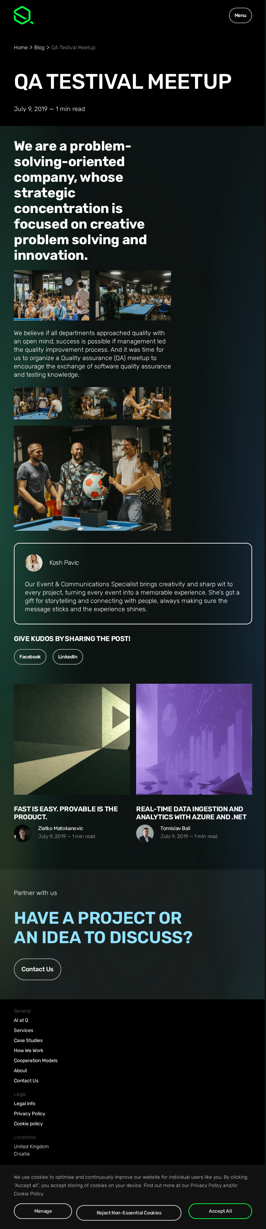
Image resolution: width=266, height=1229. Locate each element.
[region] (133, 1197)
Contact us (37, 969)
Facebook (30, 657)
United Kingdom (31, 1147)
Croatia (22, 1154)
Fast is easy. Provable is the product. (66, 813)
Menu (240, 15)
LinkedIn (68, 657)
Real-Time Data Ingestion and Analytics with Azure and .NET (191, 813)
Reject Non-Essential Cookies (129, 1213)
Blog (39, 47)
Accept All (220, 1211)
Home (21, 47)
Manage (43, 1211)
